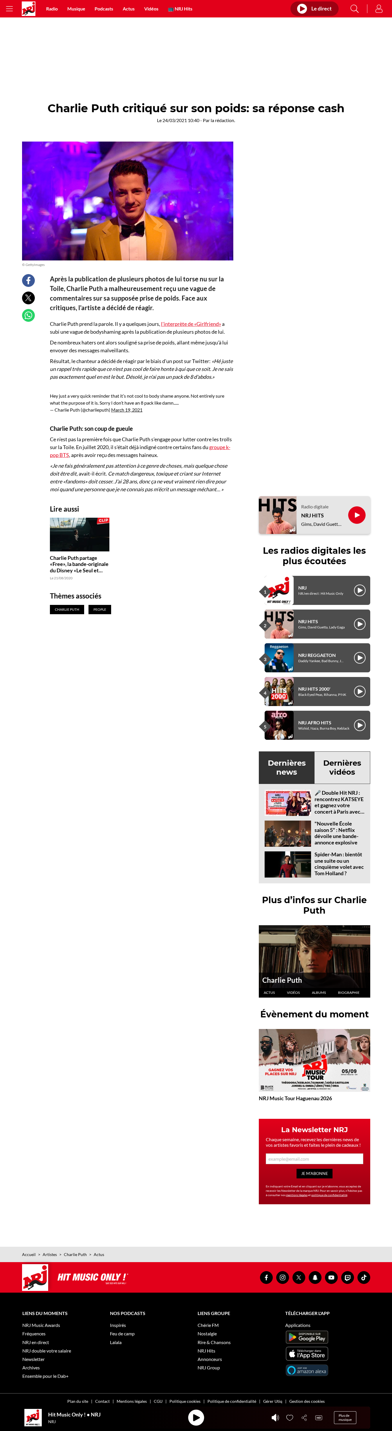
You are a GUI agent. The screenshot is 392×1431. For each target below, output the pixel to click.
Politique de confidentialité (231, 1401)
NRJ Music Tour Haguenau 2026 (295, 1098)
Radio (52, 8)
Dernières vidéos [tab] (342, 767)
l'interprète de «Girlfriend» (191, 324)
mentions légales (297, 1195)
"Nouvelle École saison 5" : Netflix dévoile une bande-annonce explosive (336, 833)
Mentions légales (132, 1401)
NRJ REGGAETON (317, 655)
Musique (76, 8)
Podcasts (104, 8)
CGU (158, 1401)
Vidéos (151, 8)
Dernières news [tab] (287, 767)
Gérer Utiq (272, 1401)
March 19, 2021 (126, 409)
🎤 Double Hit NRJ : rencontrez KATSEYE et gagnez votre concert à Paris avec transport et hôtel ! (339, 805)
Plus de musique (345, 1417)
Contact (102, 1401)
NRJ (302, 587)
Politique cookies (184, 1401)
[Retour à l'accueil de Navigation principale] (28, 8)
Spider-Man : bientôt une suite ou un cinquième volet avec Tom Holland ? (339, 863)
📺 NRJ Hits (180, 8)
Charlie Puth (282, 980)
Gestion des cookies (307, 1401)
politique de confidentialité (329, 1195)
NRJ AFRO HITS (314, 722)
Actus (129, 8)
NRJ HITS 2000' (314, 689)
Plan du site (77, 1401)
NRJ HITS (312, 515)
